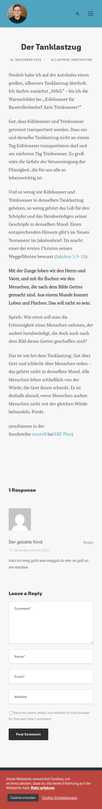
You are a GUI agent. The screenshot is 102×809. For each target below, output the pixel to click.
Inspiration (81, 60)
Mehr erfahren (43, 788)
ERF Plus (63, 434)
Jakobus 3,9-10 (70, 256)
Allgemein (60, 60)
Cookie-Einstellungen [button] (59, 798)
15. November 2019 (25, 60)
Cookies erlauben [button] (23, 798)
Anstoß (39, 434)
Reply (88, 542)
